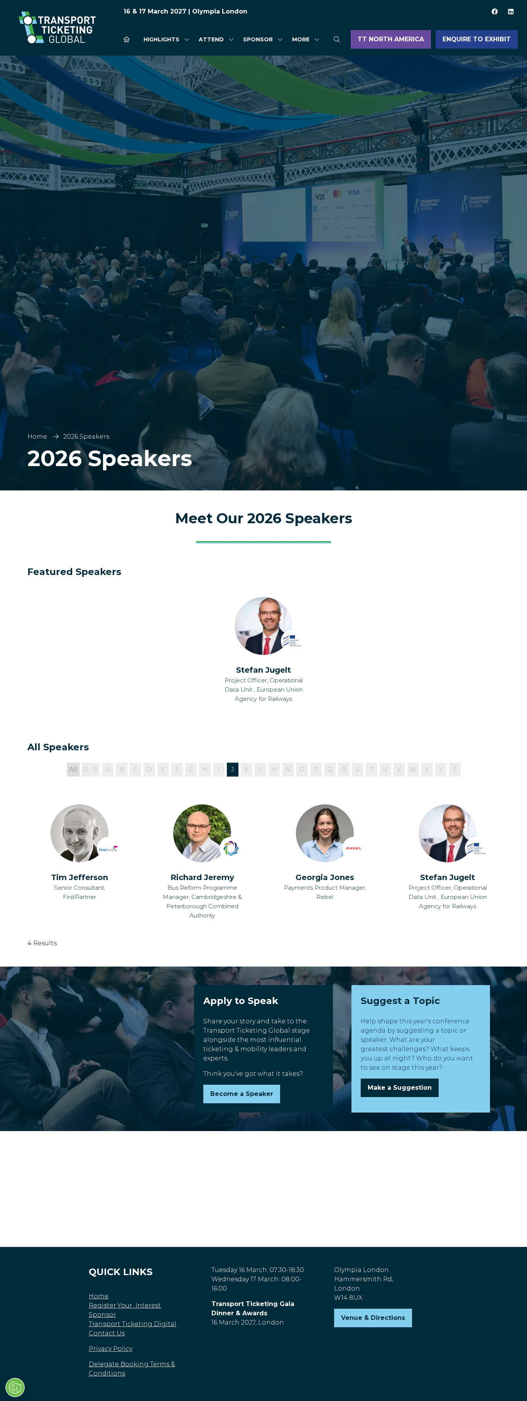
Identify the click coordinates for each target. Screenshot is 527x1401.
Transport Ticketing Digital (132, 1324)
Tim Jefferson (79, 877)
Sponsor (258, 39)
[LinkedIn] (511, 12)
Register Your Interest (125, 1305)
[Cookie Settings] (15, 1387)
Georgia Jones (325, 877)
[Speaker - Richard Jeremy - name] (202, 862)
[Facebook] (495, 12)
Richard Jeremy (202, 877)
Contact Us (107, 1333)
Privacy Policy (110, 1348)
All (73, 769)
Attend (211, 39)
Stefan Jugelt (263, 670)
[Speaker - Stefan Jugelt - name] (263, 650)
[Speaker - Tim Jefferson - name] (79, 862)
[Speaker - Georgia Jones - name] (325, 862)
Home (37, 436)
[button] (303, 39)
